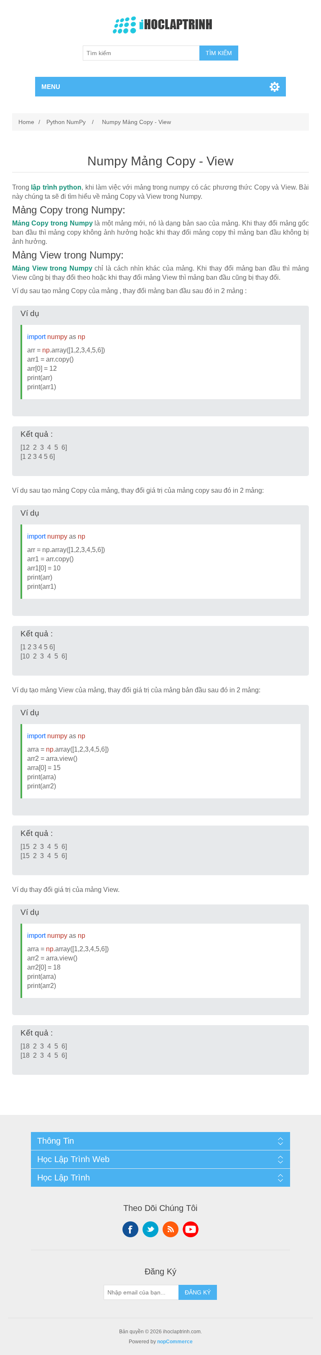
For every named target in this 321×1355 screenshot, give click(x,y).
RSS (170, 1229)
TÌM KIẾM (219, 53)
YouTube (191, 1229)
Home (26, 122)
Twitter (150, 1229)
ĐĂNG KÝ (198, 1292)
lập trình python (56, 187)
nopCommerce (175, 1342)
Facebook (130, 1229)
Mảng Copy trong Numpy (52, 223)
